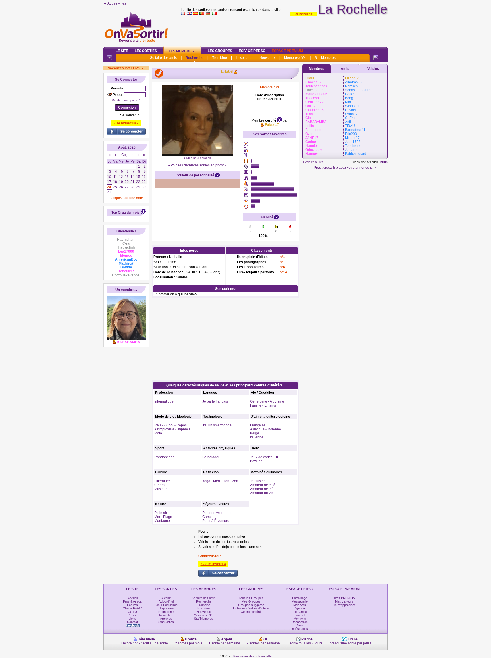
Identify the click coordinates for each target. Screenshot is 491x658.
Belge (254, 433)
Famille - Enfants (263, 405)
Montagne (162, 521)
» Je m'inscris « (304, 13)
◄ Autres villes (114, 3)
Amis (345, 69)
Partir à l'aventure (215, 521)
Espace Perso (252, 51)
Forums (132, 605)
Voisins (373, 69)
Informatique (164, 401)
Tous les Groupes (251, 598)
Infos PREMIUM (344, 598)
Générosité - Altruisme (267, 401)
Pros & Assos (132, 601)
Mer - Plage (163, 517)
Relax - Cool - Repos (170, 425)
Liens (132, 618)
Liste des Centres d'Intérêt (251, 608)
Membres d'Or (295, 58)
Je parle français (215, 401)
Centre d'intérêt (251, 611)
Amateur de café (262, 485)
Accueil (133, 598)
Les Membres (181, 51)
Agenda (299, 608)
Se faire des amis (163, 58)
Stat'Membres (325, 58)
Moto (158, 433)
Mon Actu (299, 605)
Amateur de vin (261, 493)
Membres (316, 69)
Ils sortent (243, 58)
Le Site (122, 51)
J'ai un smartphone (217, 425)
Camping (209, 517)
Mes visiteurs (344, 601)
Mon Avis (300, 618)
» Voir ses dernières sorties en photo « (197, 165)
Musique (161, 489)
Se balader (210, 457)
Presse (133, 615)
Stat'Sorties (166, 622)
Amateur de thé (262, 489)
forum (384, 161)
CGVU (132, 611)
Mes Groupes (251, 601)
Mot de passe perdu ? (126, 100)
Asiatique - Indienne (265, 429)
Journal (300, 615)
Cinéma (160, 485)
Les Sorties (146, 51)
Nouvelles (166, 615)
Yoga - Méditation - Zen (220, 481)
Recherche (194, 58)
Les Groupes (220, 51)
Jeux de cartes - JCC (266, 457)
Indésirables (299, 628)
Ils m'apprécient (344, 605)
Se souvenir (129, 115)
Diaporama (166, 608)
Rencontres (300, 622)
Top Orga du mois (125, 213)
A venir (166, 598)
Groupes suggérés (251, 605)
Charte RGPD (132, 608)
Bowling (256, 461)
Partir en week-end (217, 513)
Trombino (219, 58)
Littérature (162, 481)
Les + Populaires (166, 605)
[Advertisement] (284, 29)
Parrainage (299, 598)
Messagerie (300, 601)
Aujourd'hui (166, 601)
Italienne (256, 437)
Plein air (160, 513)
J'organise (300, 611)
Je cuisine (258, 481)
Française (257, 425)
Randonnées (164, 457)
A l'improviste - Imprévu (172, 429)
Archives (166, 618)
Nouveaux (267, 58)
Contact (132, 622)
